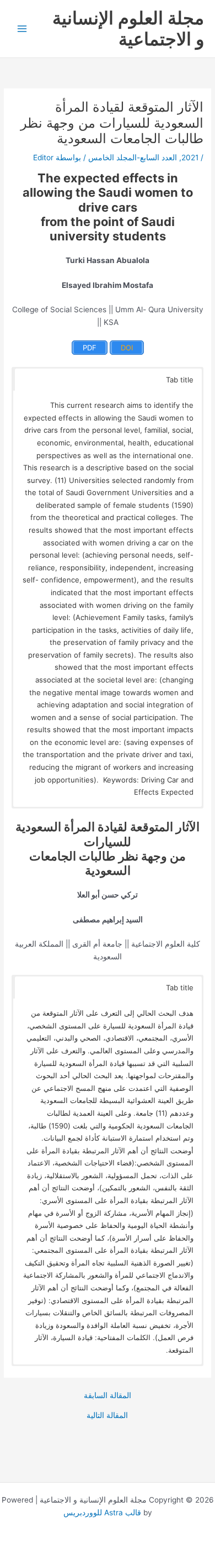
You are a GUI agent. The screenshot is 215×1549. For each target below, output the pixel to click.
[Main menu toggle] (22, 29)
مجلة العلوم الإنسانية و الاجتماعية (128, 28)
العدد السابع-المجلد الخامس (132, 157)
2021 (189, 157)
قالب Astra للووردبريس (102, 1512)
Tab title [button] (180, 379)
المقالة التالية (107, 1416)
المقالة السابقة (107, 1396)
